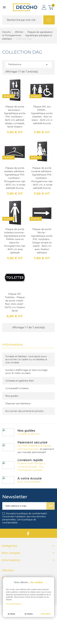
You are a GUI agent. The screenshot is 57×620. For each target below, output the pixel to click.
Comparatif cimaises (17, 388)
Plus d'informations (14, 604)
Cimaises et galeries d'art (19, 380)
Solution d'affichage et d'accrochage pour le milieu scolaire (26, 371)
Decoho (6, 32)
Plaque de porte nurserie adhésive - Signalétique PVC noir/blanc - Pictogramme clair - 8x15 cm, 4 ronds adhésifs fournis (42, 178)
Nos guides (11, 395)
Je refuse (11, 614)
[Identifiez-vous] (44, 7)
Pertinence (28, 65)
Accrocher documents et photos (24, 411)
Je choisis (28, 614)
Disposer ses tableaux (18, 403)
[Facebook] (28, 533)
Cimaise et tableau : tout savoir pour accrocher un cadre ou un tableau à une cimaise (26, 359)
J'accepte (45, 614)
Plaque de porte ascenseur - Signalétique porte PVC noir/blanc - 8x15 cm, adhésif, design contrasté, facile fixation (15, 116)
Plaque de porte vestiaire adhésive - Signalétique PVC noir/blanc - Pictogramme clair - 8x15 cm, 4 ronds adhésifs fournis (15, 178)
